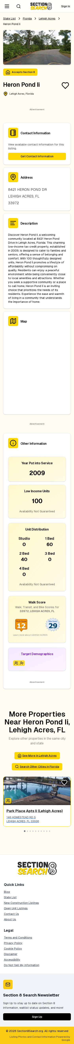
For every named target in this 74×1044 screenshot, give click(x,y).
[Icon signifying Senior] (22, 663)
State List (9, 18)
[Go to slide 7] (41, 831)
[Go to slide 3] (30, 831)
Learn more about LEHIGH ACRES (30, 635)
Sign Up (37, 1016)
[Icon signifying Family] (16, 663)
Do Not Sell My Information (21, 965)
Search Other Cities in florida (39, 766)
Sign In (65, 6)
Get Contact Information (37, 156)
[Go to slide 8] (44, 831)
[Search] (18, 6)
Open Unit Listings (16, 908)
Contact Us (11, 913)
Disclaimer (10, 954)
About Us (10, 919)
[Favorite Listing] (65, 85)
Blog (7, 891)
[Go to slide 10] (49, 831)
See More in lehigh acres (39, 755)
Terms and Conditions (18, 937)
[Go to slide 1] (24, 831)
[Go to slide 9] (46, 831)
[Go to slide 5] (35, 831)
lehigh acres (47, 18)
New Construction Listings (21, 902)
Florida (27, 18)
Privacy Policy (13, 943)
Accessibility (12, 959)
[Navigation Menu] (7, 6)
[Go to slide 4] (33, 831)
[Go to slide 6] (38, 831)
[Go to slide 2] (27, 831)
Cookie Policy (13, 948)
